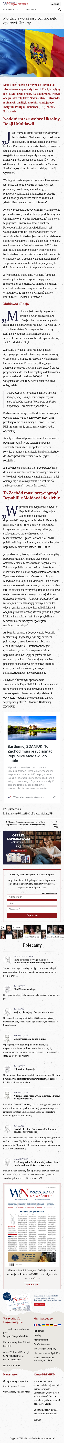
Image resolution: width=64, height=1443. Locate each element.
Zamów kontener (42, 1344)
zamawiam (32, 1285)
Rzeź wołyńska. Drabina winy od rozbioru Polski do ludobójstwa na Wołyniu (36, 1163)
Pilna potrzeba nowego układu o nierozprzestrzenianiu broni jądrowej (33, 961)
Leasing (37, 1335)
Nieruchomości (41, 1339)
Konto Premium (11, 9)
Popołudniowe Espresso (14, 1386)
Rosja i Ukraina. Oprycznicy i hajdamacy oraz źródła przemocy (36, 1130)
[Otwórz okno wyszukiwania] (59, 10)
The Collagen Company (45, 1348)
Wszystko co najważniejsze (43, 1438)
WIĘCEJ (37, 1419)
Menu (56, 4)
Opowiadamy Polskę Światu (16, 1391)
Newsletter (30, 9)
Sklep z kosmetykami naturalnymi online (44, 1359)
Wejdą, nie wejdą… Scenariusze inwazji (34, 1012)
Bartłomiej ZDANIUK (43, 538)
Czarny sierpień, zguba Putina (30, 1039)
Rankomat (39, 1330)
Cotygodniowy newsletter (15, 1381)
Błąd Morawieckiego (24, 989)
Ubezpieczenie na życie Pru (47, 1353)
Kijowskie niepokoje (24, 1069)
